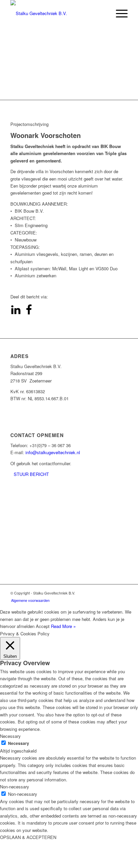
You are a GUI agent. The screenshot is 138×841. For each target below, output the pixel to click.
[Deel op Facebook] (28, 313)
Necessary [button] (10, 736)
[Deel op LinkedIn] (15, 313)
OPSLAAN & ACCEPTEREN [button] (28, 837)
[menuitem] (29, 600)
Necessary (18, 743)
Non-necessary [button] (14, 786)
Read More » (63, 626)
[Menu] (118, 13)
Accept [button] (43, 626)
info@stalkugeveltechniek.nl (52, 452)
